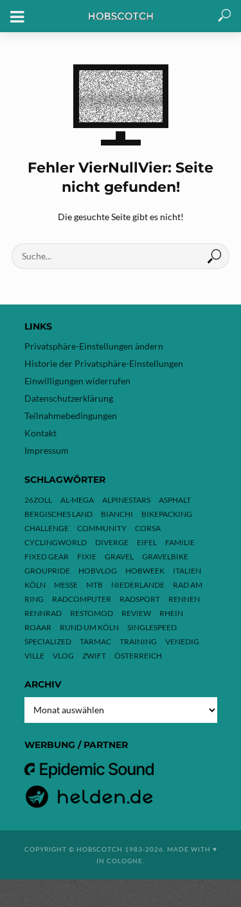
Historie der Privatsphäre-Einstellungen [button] (103, 363)
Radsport (140, 599)
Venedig (182, 641)
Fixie (86, 556)
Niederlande (138, 585)
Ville (34, 655)
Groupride (47, 570)
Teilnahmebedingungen (70, 415)
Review (136, 613)
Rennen (184, 599)
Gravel (119, 556)
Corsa (148, 528)
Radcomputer (81, 599)
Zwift (94, 655)
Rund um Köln (89, 627)
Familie (180, 542)
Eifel (147, 542)
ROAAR (37, 627)
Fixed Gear (46, 556)
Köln (35, 585)
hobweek (145, 570)
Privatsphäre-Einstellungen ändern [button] (93, 346)
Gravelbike (165, 556)
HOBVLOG (97, 570)
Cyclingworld (55, 542)
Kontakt (40, 432)
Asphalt (175, 500)
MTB (94, 585)
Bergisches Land (58, 514)
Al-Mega (77, 500)
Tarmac (95, 641)
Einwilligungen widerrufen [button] (77, 380)
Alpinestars (126, 500)
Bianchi (117, 514)
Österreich (138, 655)
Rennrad (43, 613)
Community (102, 528)
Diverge (112, 542)
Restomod (91, 613)
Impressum (46, 450)
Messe (66, 585)
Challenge (46, 528)
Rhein (171, 613)
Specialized (47, 641)
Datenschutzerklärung (68, 398)
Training (138, 641)
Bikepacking (166, 514)
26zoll (38, 500)
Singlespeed (152, 627)
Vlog (63, 655)
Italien (187, 570)
